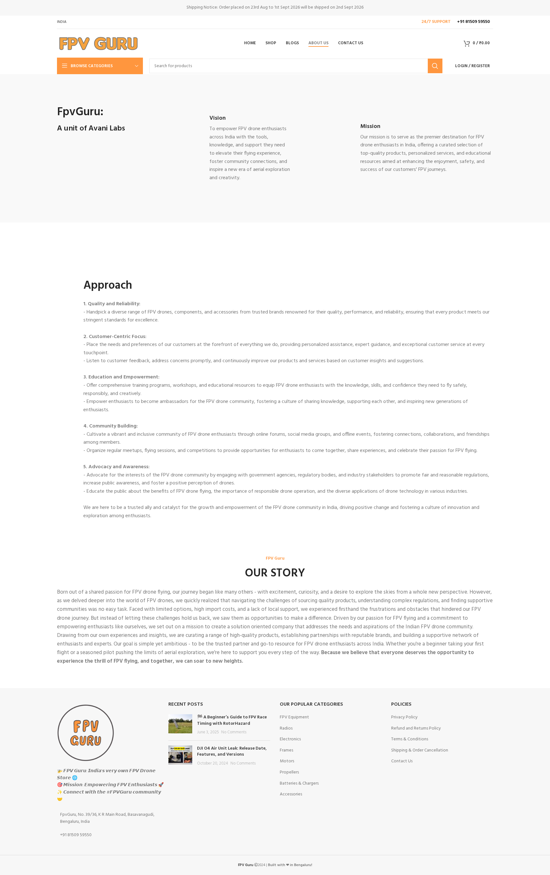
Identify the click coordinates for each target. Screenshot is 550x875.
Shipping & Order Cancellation (419, 750)
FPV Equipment (294, 717)
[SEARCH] (435, 66)
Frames (286, 750)
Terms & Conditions (409, 739)
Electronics (290, 739)
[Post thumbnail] (180, 725)
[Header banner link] (275, 8)
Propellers (289, 772)
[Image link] (85, 732)
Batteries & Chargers (299, 783)
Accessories (291, 794)
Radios (286, 728)
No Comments (233, 732)
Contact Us (401, 761)
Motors (287, 761)
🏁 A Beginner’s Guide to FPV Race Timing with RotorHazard (232, 720)
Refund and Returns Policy (416, 728)
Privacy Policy (404, 717)
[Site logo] (98, 43)
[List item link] (108, 818)
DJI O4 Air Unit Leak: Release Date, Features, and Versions (232, 752)
